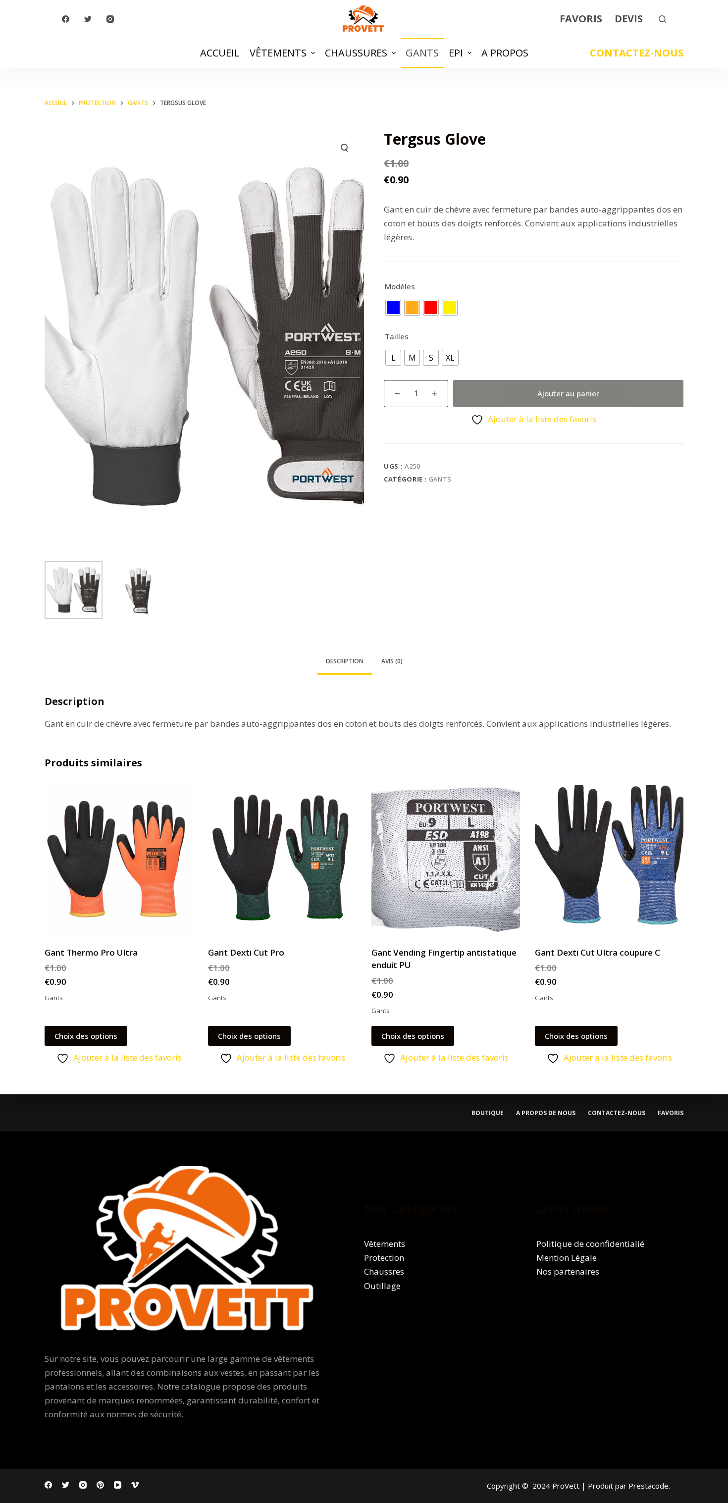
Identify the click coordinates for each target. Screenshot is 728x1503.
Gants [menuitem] (422, 52)
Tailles (397, 336)
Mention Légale (566, 1257)
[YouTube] (117, 1485)
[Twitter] (88, 19)
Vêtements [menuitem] (278, 52)
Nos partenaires (567, 1271)
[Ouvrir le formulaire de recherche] (662, 19)
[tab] (344, 661)
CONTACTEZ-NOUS (636, 52)
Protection (384, 1257)
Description (345, 661)
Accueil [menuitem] (220, 52)
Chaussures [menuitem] (356, 52)
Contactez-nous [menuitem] (616, 1113)
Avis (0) (392, 661)
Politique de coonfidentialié (590, 1243)
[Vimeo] (135, 1485)
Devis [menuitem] (629, 18)
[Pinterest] (100, 1485)
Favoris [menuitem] (581, 18)
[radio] (393, 307)
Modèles (400, 286)
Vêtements (384, 1243)
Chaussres (384, 1271)
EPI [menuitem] (456, 52)
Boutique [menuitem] (487, 1113)
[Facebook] (65, 19)
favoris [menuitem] (670, 1113)
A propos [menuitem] (504, 52)
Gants (440, 479)
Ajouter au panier (568, 393)
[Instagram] (110, 19)
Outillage (382, 1285)
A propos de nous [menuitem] (545, 1113)
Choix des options (85, 1036)
